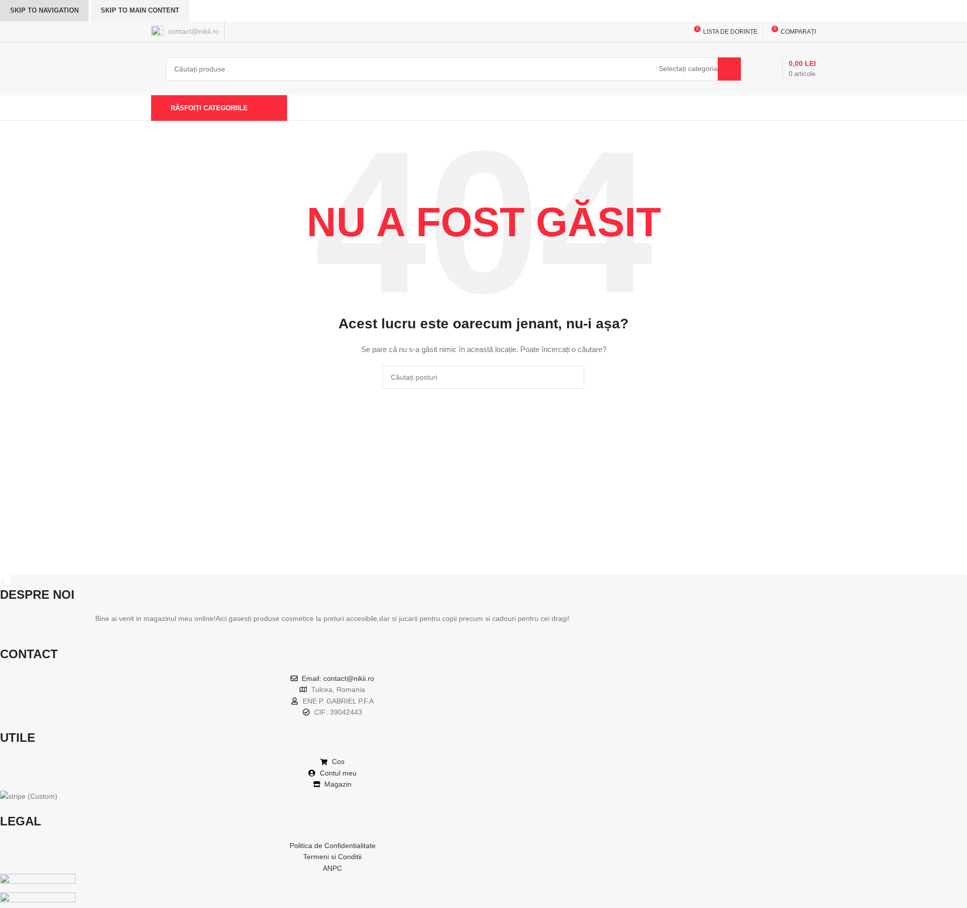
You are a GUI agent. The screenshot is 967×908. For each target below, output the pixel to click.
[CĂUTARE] (729, 69)
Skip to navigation (44, 10)
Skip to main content (140, 10)
